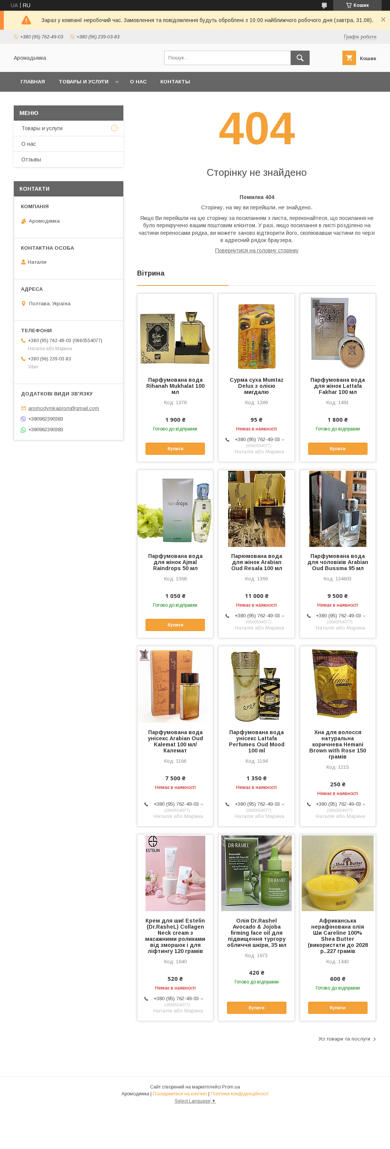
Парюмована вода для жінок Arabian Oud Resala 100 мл (256, 562)
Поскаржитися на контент (180, 1093)
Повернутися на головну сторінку (257, 250)
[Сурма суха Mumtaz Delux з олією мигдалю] (256, 332)
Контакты (175, 81)
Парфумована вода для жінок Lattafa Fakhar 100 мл (337, 386)
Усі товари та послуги (344, 1039)
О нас (138, 81)
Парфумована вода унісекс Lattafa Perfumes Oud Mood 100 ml (257, 741)
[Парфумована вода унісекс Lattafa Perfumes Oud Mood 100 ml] (256, 684)
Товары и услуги (84, 81)
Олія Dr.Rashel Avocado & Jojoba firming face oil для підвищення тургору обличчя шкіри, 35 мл (256, 933)
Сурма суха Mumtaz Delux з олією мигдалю (257, 386)
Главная (33, 81)
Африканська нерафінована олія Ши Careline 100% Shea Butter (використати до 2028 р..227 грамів (338, 936)
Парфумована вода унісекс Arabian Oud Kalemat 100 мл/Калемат (175, 741)
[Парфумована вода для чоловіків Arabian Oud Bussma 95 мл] (338, 508)
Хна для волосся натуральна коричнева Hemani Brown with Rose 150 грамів (337, 744)
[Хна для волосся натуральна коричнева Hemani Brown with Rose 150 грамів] (338, 684)
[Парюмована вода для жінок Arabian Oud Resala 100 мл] (256, 508)
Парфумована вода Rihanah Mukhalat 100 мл (175, 386)
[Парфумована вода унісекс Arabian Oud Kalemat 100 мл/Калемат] (175, 684)
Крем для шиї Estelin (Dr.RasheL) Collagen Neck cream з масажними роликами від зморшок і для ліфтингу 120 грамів (175, 936)
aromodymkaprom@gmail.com (63, 408)
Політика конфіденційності (240, 1093)
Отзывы (31, 159)
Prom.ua (231, 1087)
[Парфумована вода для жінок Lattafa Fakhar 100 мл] (338, 332)
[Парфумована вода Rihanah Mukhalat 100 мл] (175, 332)
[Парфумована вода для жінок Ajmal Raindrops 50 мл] (175, 508)
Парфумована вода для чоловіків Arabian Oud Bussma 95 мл (337, 562)
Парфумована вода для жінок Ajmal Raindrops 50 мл (175, 562)
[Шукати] (300, 58)
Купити (175, 448)
